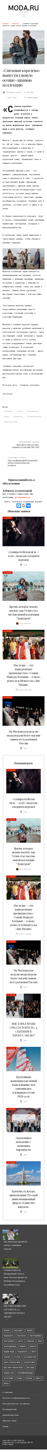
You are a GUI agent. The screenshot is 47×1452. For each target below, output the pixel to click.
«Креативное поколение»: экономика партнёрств (23, 1143)
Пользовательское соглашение (16, 1404)
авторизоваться (22, 497)
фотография (8, 1378)
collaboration (30, 1357)
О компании (8, 1392)
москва (29, 1378)
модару (30, 1330)
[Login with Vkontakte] (28, 505)
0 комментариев (31, 97)
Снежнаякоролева (11, 422)
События (30, 1341)
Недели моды (9, 1352)
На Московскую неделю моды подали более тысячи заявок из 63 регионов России (23, 737)
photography (9, 1341)
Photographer (35, 1336)
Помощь (6, 1426)
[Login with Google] (23, 505)
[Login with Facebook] (18, 505)
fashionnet (8, 411)
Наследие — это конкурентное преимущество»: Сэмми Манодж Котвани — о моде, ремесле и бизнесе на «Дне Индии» (23, 674)
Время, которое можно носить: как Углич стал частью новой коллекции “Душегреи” (23, 612)
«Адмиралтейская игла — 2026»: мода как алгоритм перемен (23, 556)
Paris (6, 1383)
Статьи (17, 1357)
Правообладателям (11, 1415)
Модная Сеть (9, 1373)
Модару (7, 417)
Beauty (39, 1378)
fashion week (29, 1362)
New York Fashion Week (13, 1368)
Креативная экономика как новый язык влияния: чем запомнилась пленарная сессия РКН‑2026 (23, 1086)
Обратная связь (10, 1421)
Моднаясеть (18, 417)
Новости (15, 23)
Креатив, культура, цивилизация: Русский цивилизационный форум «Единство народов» (23, 1199)
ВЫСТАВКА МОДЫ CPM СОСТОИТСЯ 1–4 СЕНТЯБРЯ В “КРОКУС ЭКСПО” (23, 1029)
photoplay (21, 1336)
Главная (6, 23)
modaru (20, 411)
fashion (7, 1357)
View (22, 531)
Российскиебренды (34, 417)
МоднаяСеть (8, 1336)
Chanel (20, 1378)
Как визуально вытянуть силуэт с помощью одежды (15, 1245)
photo (20, 1341)
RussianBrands (33, 411)
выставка (30, 1368)
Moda (40, 1341)
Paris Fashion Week (12, 1362)
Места (34, 1352)
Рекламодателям (10, 1409)
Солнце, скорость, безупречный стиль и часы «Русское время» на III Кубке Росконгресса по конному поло (15, 1277)
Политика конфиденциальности (16, 1398)
